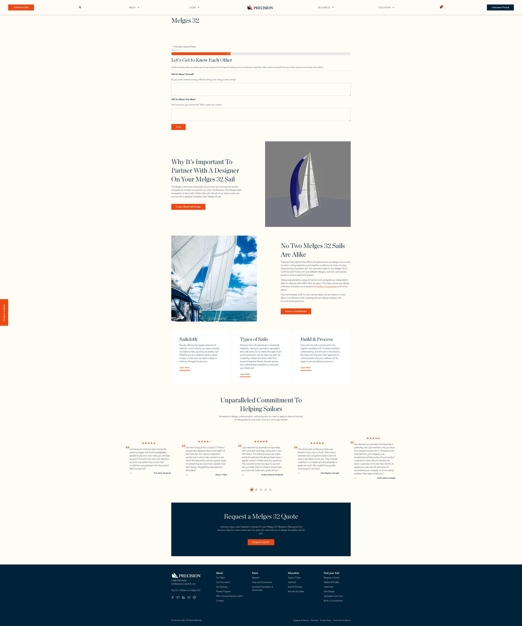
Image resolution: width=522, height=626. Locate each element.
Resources (324, 7)
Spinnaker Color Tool (333, 596)
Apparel (255, 577)
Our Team (220, 577)
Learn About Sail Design (188, 207)
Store (192, 7)
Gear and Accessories (262, 582)
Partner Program (223, 591)
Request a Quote (4, 312)
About (132, 7)
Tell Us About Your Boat (183, 99)
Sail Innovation (223, 582)
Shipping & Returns (301, 620)
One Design (329, 591)
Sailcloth (292, 582)
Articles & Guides (296, 591)
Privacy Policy (325, 620)
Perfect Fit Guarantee (326, 286)
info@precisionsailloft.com (183, 583)
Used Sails (328, 586)
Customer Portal (500, 7)
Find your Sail (331, 573)
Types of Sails (294, 577)
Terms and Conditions (342, 620)
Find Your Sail (21, 7)
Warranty (314, 620)
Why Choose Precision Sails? (229, 596)
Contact (220, 600)
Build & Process (295, 586)
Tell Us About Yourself (183, 74)
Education (385, 7)
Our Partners (222, 586)
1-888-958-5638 (178, 580)
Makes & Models (331, 582)
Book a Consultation (295, 311)
